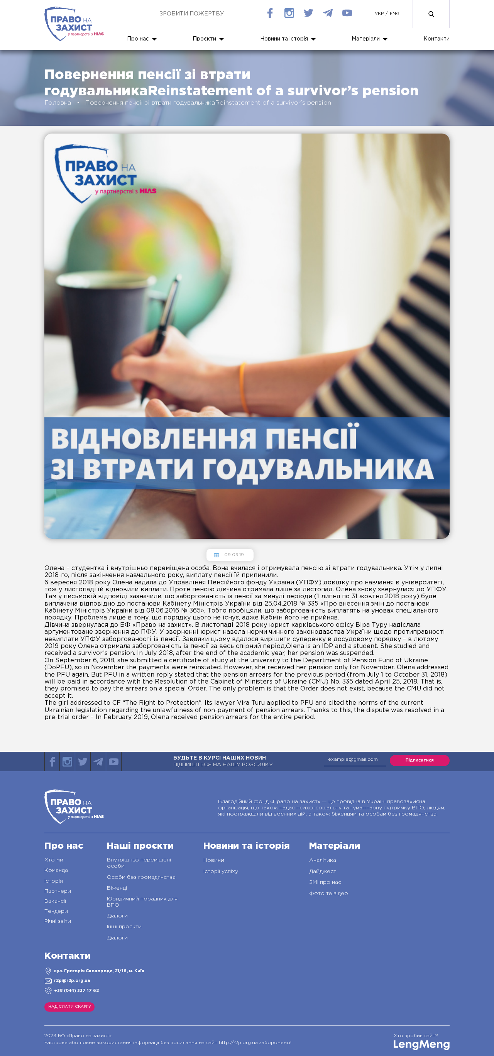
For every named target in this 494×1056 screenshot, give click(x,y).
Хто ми (53, 860)
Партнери (57, 891)
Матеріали (366, 39)
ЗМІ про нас (325, 882)
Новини (213, 860)
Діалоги (117, 916)
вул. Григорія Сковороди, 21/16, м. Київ (99, 971)
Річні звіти (57, 921)
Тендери (56, 911)
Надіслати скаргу (69, 1007)
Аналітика (322, 860)
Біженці (117, 888)
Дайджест (322, 871)
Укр (379, 14)
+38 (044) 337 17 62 (76, 991)
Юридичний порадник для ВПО (142, 902)
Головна (57, 103)
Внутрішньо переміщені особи (139, 863)
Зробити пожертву (191, 14)
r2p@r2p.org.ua (72, 981)
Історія (53, 881)
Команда (56, 870)
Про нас (138, 39)
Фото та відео (328, 893)
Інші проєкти (124, 926)
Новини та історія (284, 39)
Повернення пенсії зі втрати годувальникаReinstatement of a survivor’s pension (208, 103)
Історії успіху (220, 871)
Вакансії (55, 901)
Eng (394, 14)
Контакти (436, 39)
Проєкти (204, 39)
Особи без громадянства (141, 877)
